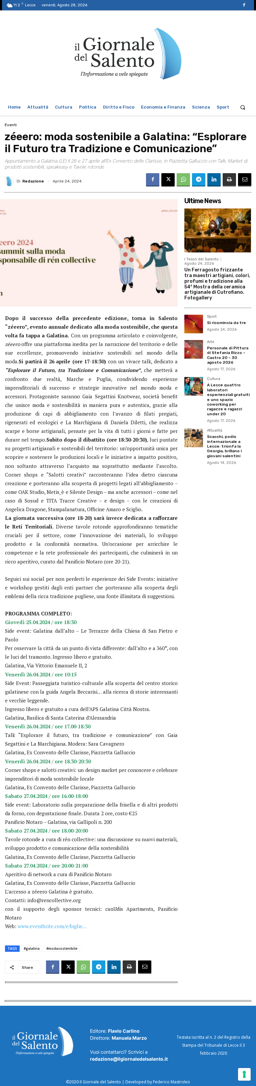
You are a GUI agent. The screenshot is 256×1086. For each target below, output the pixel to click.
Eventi (11, 125)
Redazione (33, 181)
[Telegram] (198, 179)
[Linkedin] (214, 179)
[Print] (229, 179)
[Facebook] (244, 5)
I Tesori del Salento (201, 259)
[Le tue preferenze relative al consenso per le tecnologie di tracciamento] (244, 1074)
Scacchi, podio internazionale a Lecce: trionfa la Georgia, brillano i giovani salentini (224, 446)
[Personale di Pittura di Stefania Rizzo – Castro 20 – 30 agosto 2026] (193, 349)
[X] (168, 179)
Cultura (213, 379)
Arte (210, 342)
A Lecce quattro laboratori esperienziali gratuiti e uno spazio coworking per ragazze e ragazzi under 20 (228, 399)
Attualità (214, 431)
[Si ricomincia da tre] (193, 324)
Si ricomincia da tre (226, 322)
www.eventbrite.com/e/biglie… (52, 926)
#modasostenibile (61, 948)
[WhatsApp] (183, 179)
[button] (242, 107)
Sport (212, 317)
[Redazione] (11, 181)
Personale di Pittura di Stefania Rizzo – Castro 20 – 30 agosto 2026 (227, 355)
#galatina (32, 948)
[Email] (244, 179)
